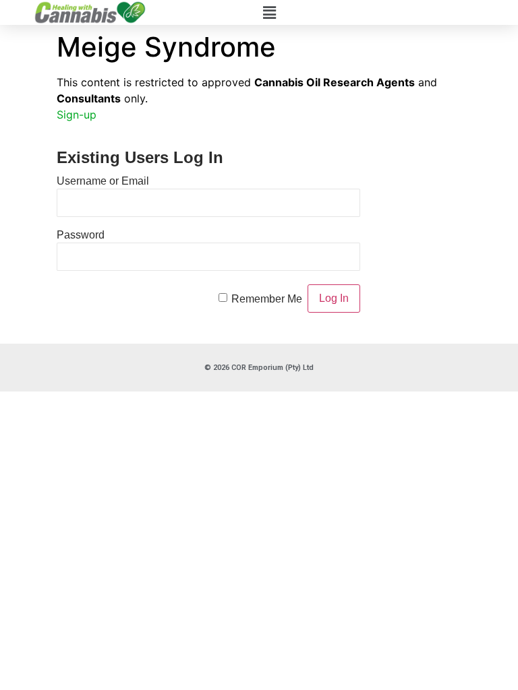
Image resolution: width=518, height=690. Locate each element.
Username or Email (103, 181)
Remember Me (266, 299)
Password (81, 235)
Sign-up (76, 114)
